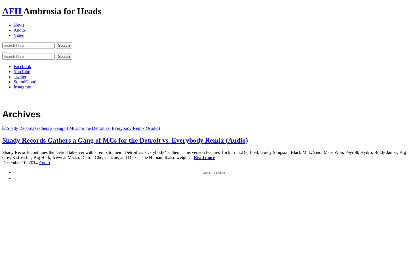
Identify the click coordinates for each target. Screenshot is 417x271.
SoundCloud (25, 81)
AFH (12, 11)
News (19, 25)
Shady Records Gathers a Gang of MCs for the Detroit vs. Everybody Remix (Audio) (125, 140)
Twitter (20, 76)
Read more (204, 157)
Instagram (22, 86)
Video (19, 35)
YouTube (22, 71)
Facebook (22, 66)
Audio (19, 30)
